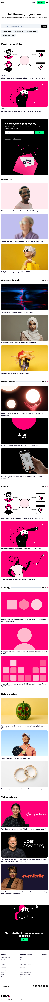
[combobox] (24, 26)
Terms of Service (16, 139)
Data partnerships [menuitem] (24, 962)
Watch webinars (19, 31)
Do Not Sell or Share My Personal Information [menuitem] (28, 977)
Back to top (6, 986)
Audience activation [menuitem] (25, 959)
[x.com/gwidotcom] (36, 986)
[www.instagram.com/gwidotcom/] (41, 986)
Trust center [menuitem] (4, 979)
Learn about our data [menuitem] (6, 962)
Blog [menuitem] (43, 957)
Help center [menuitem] (45, 962)
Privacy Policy (31, 135)
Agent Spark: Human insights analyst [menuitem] (10, 959)
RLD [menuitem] (21, 957)
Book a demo (41, 2)
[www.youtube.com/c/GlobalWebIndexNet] (47, 986)
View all (44, 178)
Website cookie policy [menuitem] (25, 974)
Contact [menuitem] (3, 976)
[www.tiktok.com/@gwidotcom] (44, 986)
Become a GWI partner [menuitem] (25, 964)
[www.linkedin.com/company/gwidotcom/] (39, 986)
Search (44, 26)
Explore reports (7, 31)
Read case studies (31, 31)
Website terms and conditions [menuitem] (27, 970)
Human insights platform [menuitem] (7, 957)
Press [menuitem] (2, 974)
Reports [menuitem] (44, 959)
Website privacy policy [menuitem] (25, 972)
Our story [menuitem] (3, 970)
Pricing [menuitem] (3, 964)
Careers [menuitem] (3, 972)
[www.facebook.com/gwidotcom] (33, 986)
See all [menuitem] (21, 980)
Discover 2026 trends (8, 35)
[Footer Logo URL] (5, 996)
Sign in (33, 2)
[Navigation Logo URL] (3, 2)
